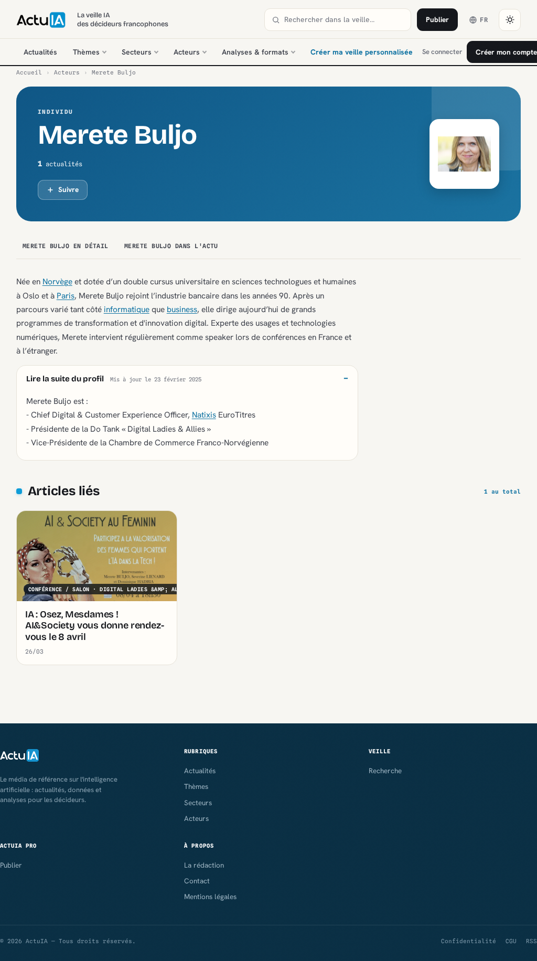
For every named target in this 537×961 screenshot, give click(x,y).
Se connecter (442, 51)
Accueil (29, 72)
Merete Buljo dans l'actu (171, 246)
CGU (511, 941)
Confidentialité (468, 941)
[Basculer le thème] (510, 20)
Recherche (385, 770)
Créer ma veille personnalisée (361, 52)
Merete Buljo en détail (66, 246)
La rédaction (204, 865)
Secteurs (137, 52)
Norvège (57, 281)
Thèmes (86, 52)
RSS (531, 941)
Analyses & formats (255, 52)
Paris (65, 295)
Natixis (204, 414)
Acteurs (187, 52)
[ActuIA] (41, 20)
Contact (197, 880)
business (182, 309)
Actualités (40, 52)
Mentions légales (210, 896)
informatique (126, 309)
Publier (437, 19)
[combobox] (344, 19)
